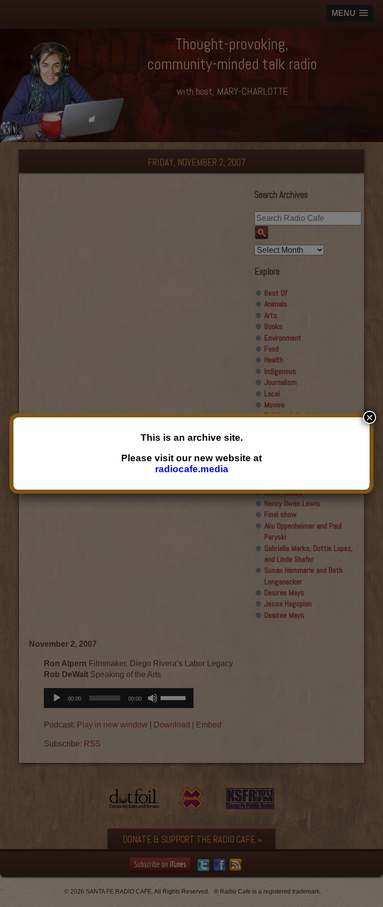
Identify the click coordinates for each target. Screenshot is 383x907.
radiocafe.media (191, 469)
